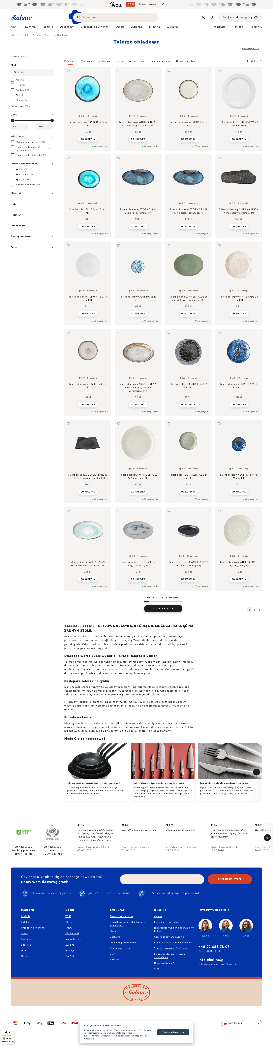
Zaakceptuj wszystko (173, 1032)
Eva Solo (70, 956)
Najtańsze (86, 61)
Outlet (25, 956)
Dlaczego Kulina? (164, 963)
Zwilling (69, 945)
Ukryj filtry (20, 56)
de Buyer (70, 950)
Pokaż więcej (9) (19, 106)
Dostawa (115, 937)
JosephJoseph (73, 939)
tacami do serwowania (156, 727)
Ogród (24, 933)
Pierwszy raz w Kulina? (167, 922)
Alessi (68, 922)
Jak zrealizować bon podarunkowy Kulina (174, 929)
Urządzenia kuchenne (33, 928)
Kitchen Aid (72, 933)
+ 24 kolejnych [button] (163, 609)
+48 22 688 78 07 (213, 947)
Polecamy (70, 61)
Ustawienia (90, 1039)
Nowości (238, 27)
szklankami (113, 727)
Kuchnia (25, 916)
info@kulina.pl (211, 960)
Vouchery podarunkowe (123, 942)
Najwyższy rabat (185, 61)
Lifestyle (26, 945)
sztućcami (80, 727)
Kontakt (114, 960)
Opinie (158, 916)
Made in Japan (157, 687)
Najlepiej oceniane (160, 61)
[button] (163, 62)
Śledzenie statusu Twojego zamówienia (169, 956)
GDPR (113, 954)
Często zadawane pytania (169, 937)
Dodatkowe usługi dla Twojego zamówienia (127, 924)
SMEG (68, 928)
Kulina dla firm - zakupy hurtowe (173, 942)
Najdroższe (104, 61)
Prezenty (256, 27)
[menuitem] (14, 27)
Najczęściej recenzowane (130, 61)
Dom (23, 950)
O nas (157, 969)
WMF (68, 916)
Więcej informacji (141, 1036)
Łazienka (26, 939)
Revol (141, 702)
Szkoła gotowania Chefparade (171, 948)
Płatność (115, 931)
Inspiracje (219, 27)
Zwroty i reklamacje (121, 916)
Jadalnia (25, 922)
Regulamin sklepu (120, 948)
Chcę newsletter (230, 879)
